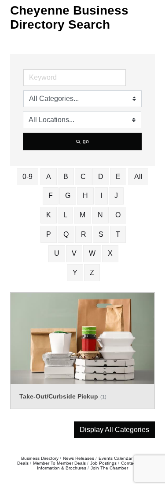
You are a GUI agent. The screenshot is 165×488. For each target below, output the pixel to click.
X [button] (110, 253)
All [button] (138, 176)
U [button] (56, 253)
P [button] (48, 234)
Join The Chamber (109, 468)
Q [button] (66, 234)
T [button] (118, 234)
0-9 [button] (27, 176)
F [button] (50, 195)
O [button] (118, 215)
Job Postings (103, 463)
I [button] (101, 195)
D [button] (100, 176)
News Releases (78, 458)
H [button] (85, 195)
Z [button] (92, 272)
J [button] (116, 195)
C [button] (83, 176)
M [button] (82, 215)
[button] (114, 429)
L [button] (65, 215)
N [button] (100, 215)
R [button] (83, 234)
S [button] (101, 234)
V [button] (74, 253)
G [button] (67, 195)
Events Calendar (115, 458)
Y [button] (75, 272)
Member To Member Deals (59, 463)
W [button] (92, 253)
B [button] (65, 176)
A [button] (48, 176)
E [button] (118, 176)
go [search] (86, 141)
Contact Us (132, 463)
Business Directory (40, 458)
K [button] (48, 215)
